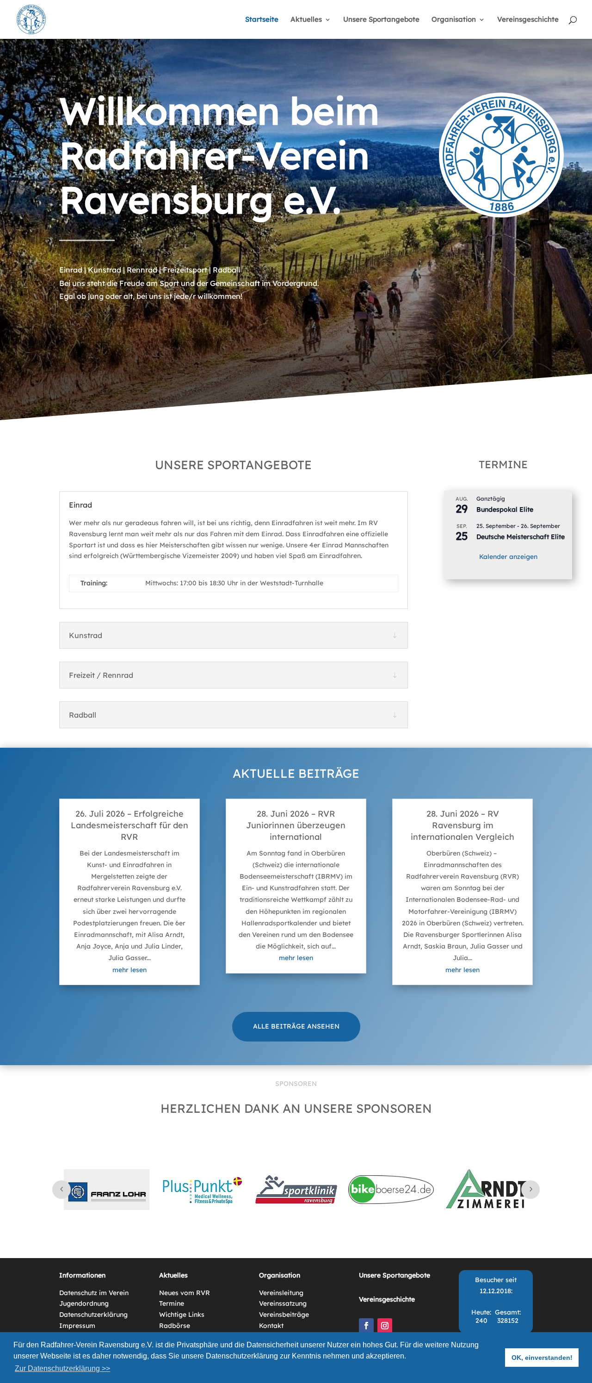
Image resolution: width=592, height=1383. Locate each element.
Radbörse (174, 1325)
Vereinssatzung (283, 1303)
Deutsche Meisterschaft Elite (520, 537)
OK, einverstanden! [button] (542, 1357)
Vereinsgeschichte (528, 20)
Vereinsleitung (281, 1293)
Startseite (261, 20)
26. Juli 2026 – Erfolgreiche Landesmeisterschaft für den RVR (129, 825)
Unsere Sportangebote (381, 20)
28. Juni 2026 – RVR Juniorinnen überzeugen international (295, 825)
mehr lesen (129, 970)
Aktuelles (306, 20)
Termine (171, 1303)
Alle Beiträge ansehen (296, 1026)
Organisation (454, 20)
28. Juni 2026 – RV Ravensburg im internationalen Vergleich (462, 825)
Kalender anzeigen (508, 556)
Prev (61, 1189)
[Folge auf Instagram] (384, 1325)
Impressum (77, 1325)
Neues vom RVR (184, 1293)
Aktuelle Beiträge (296, 773)
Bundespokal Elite (504, 509)
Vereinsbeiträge (284, 1314)
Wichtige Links (181, 1314)
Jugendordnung (84, 1303)
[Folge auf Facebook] (366, 1325)
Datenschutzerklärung (93, 1314)
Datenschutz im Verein (94, 1293)
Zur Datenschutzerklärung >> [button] (62, 1368)
